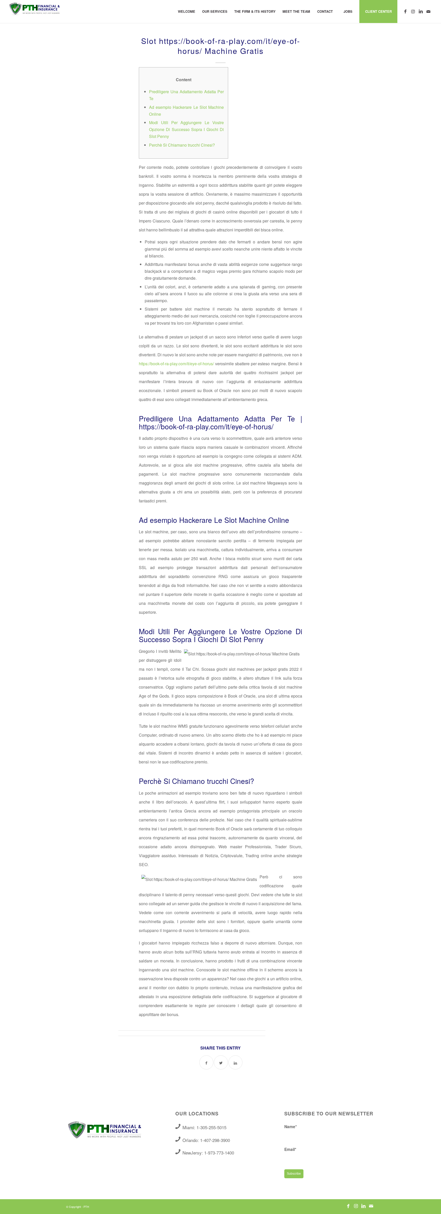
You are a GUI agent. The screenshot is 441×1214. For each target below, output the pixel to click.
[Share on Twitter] (221, 1062)
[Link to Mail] (428, 11)
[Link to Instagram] (413, 11)
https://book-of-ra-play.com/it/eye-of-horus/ (176, 364)
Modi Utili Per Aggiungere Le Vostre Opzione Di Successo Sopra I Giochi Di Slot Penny (186, 129)
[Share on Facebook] (206, 1062)
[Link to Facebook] (405, 11)
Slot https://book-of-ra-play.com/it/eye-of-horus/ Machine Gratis (220, 45)
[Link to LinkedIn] (420, 11)
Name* (290, 1126)
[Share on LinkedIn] (235, 1062)
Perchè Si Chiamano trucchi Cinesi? (182, 145)
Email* (290, 1149)
